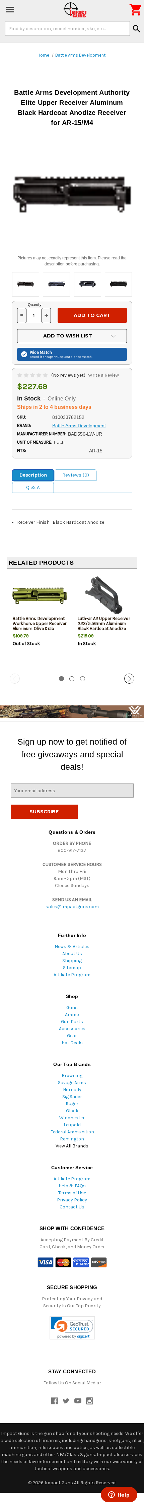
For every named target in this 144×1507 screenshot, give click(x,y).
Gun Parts (72, 1021)
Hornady (72, 1089)
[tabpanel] (39, 621)
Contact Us (72, 1207)
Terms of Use (72, 1193)
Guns (72, 1007)
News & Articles (72, 946)
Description (33, 475)
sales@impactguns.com (72, 906)
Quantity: (35, 305)
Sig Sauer (72, 1097)
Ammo (72, 1014)
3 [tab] (82, 678)
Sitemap (72, 967)
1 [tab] (61, 678)
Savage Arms (72, 1082)
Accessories (72, 1028)
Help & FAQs (72, 1186)
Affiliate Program (72, 975)
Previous (15, 679)
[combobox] (67, 28)
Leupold (72, 1125)
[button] (72, 1328)
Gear (72, 1036)
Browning (72, 1075)
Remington (72, 1139)
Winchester (72, 1118)
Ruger (72, 1104)
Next (129, 679)
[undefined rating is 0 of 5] (33, 375)
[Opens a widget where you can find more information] (118, 1495)
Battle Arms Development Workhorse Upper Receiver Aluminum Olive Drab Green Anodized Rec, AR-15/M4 (40, 628)
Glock (72, 1111)
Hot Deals (72, 1043)
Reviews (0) (75, 475)
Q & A (33, 487)
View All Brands (72, 1146)
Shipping (72, 960)
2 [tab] (71, 678)
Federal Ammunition (72, 1132)
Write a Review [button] (103, 375)
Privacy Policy (72, 1200)
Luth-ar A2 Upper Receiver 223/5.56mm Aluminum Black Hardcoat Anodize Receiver (104, 626)
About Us (72, 953)
